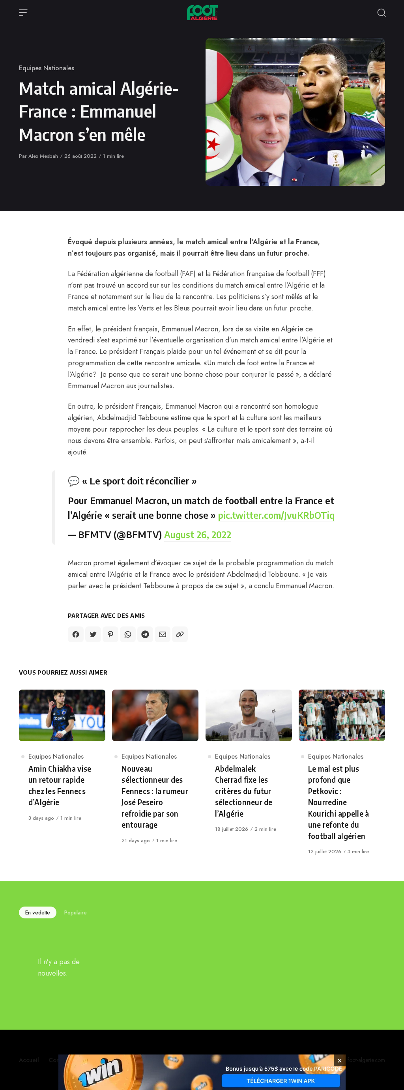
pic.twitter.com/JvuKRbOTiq (276, 515)
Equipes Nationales (46, 68)
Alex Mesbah (43, 156)
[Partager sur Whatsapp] (128, 634)
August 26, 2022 (197, 534)
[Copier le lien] (180, 634)
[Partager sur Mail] (162, 634)
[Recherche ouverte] (381, 13)
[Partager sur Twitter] (93, 634)
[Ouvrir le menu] (23, 13)
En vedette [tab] (37, 912)
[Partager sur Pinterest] (110, 634)
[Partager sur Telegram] (145, 634)
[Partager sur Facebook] (76, 634)
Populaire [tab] (75, 912)
